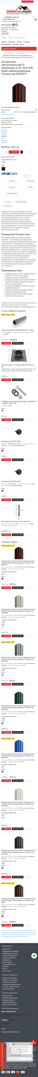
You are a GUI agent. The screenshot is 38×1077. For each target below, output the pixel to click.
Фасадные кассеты (8, 1000)
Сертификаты (6, 960)
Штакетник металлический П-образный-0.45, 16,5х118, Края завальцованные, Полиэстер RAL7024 (18, 852)
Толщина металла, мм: (9, 571)
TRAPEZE (23, 930)
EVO (14, 930)
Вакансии (5, 966)
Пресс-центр (6, 971)
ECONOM (29, 930)
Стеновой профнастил (9, 982)
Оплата (4, 968)
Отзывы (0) (8, 206)
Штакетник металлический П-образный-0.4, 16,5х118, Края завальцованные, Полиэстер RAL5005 (18, 755)
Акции (22, 44)
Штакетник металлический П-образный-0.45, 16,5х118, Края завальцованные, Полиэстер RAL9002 (18, 611)
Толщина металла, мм (8, 159)
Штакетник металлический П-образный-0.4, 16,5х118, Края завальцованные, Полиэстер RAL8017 (18, 562)
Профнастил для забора (10, 980)
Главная (3, 42)
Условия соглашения (8, 958)
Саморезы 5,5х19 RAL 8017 (11, 481)
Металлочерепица (8, 989)
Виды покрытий (6, 44)
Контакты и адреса (27, 1)
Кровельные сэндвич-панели (11, 984)
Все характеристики (8, 114)
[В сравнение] (30, 176)
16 (31, 934)
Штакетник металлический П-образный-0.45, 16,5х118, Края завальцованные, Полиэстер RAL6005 (18, 707)
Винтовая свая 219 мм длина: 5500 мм (15, 521)
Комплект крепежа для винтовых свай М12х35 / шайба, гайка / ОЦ (18, 402)
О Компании (11, 42)
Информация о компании (10, 951)
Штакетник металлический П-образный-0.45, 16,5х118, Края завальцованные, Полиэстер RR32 (18, 900)
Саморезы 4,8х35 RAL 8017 (11, 441)
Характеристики (21, 202)
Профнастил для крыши (9, 978)
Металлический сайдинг (10, 998)
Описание (8, 202)
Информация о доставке (10, 953)
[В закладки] (27, 176)
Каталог (19, 42)
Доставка (26, 42)
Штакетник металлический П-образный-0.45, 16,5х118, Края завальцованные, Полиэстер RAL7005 (18, 659)
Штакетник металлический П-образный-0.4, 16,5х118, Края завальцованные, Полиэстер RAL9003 (18, 804)
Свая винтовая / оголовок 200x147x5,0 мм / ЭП (17, 366)
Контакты (16, 44)
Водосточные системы (9, 1004)
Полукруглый (5, 932)
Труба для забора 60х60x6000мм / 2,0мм (17, 330)
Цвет (3, 165)
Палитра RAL (6, 949)
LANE (34, 930)
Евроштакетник (8, 930)
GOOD (18, 930)
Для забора (14, 932)
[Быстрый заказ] (21, 152)
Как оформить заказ (8, 964)
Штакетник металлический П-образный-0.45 (15, 934)
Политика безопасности (10, 955)
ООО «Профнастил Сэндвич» (27, 932)
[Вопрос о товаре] (24, 176)
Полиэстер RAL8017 (22, 936)
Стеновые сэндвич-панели (10, 986)
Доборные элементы (8, 1002)
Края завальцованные (8, 936)
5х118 (34, 934)
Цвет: (3, 408)
